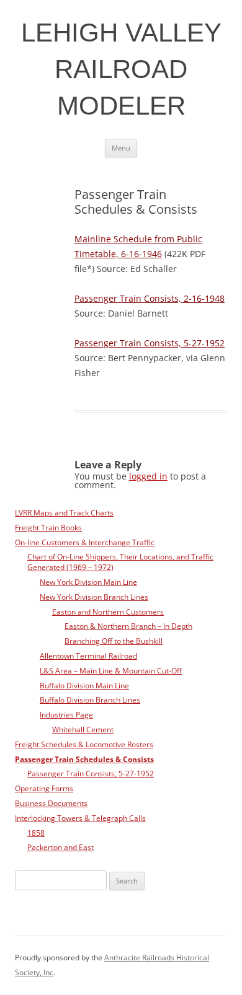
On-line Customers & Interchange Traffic (85, 542)
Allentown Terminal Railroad (88, 655)
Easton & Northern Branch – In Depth (128, 626)
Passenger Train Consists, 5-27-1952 (149, 343)
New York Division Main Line (88, 582)
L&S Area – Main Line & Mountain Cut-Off (111, 670)
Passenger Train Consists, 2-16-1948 (149, 298)
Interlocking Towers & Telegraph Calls (80, 818)
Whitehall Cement (83, 729)
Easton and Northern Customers (108, 611)
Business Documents (51, 803)
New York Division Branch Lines (94, 597)
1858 (36, 833)
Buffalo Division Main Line (84, 685)
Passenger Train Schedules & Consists (84, 759)
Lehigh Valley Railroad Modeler (121, 69)
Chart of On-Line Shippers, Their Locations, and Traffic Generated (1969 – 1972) (120, 561)
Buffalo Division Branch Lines (90, 699)
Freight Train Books (48, 527)
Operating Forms (44, 788)
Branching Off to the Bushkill (114, 641)
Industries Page (66, 714)
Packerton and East (60, 847)
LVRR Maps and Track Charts (64, 512)
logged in (148, 476)
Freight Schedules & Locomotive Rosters (84, 744)
